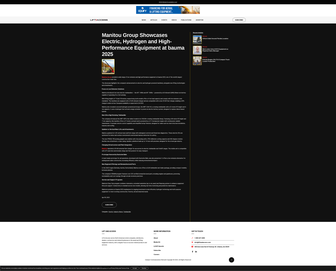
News (144, 20)
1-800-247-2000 (200, 238)
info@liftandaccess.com (203, 242)
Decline (144, 268)
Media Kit (157, 242)
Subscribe (239, 20)
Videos (174, 20)
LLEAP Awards (159, 246)
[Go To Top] (231, 260)
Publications (186, 20)
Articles (153, 20)
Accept (135, 268)
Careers (156, 254)
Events (164, 20)
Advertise (199, 20)
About (156, 238)
